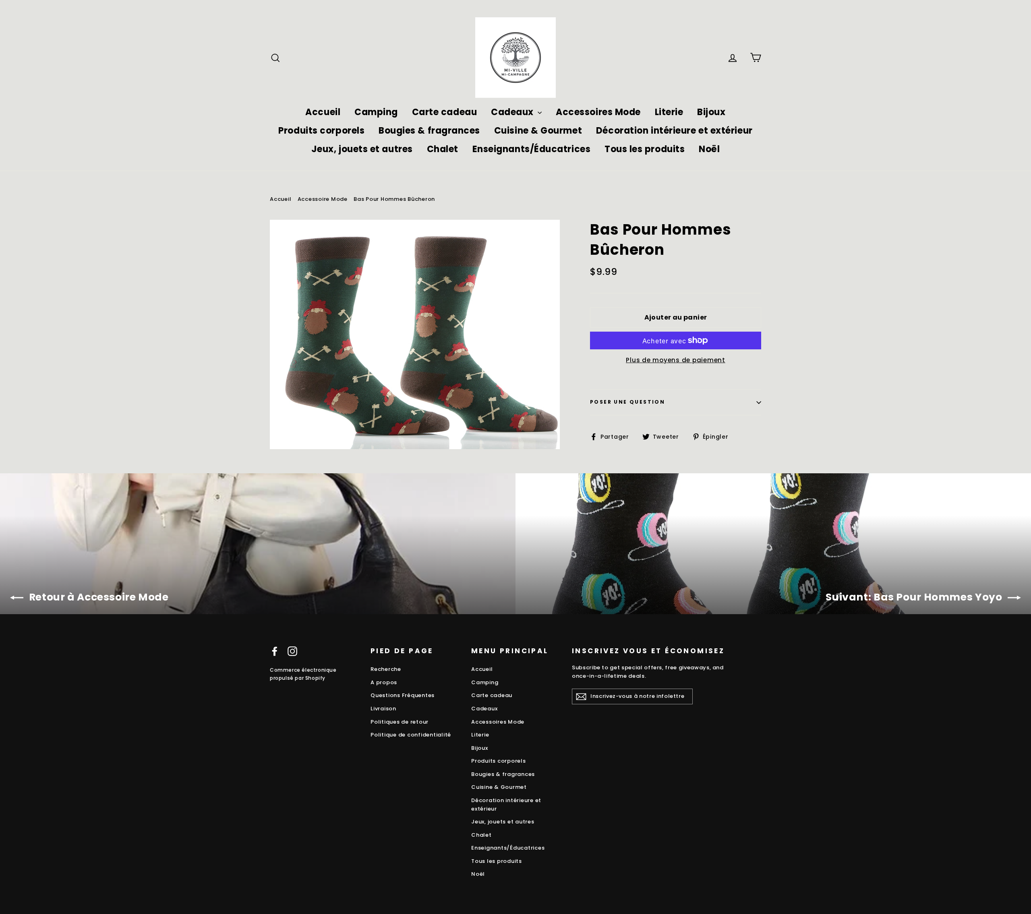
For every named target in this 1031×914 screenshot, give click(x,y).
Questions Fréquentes (403, 695)
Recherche (386, 669)
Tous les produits (645, 149)
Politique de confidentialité (411, 735)
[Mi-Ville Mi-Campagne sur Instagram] (292, 651)
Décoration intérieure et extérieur (674, 130)
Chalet (442, 149)
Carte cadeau (444, 112)
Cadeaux (513, 112)
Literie (669, 112)
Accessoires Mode (598, 112)
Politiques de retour (400, 722)
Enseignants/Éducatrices (531, 149)
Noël (709, 149)
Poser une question (627, 401)
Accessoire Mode (323, 199)
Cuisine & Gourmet (538, 130)
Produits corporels (321, 130)
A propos (384, 682)
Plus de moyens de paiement (675, 360)
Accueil (322, 112)
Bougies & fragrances (429, 130)
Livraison (383, 708)
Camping (376, 112)
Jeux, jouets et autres (362, 149)
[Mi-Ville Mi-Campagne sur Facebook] (274, 651)
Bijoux (711, 112)
